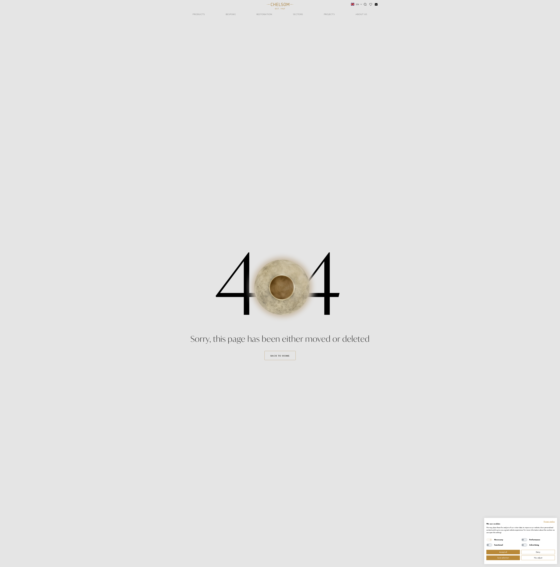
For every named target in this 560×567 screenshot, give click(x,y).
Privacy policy (549, 521)
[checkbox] (489, 539)
